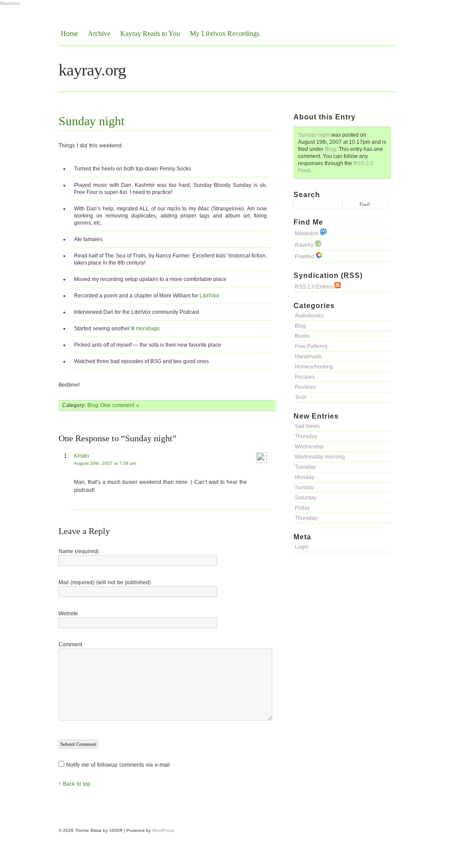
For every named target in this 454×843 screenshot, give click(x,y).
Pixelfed (305, 256)
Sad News (307, 426)
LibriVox (209, 296)
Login (302, 547)
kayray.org (92, 69)
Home (69, 33)
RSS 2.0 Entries (314, 287)
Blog (330, 149)
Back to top (76, 784)
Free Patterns (311, 346)
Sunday (304, 487)
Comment (70, 644)
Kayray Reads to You (150, 33)
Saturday (306, 498)
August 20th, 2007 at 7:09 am (105, 463)
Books (302, 336)
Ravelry (305, 245)
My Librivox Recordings (224, 33)
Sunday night (314, 135)
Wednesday (309, 446)
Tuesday (305, 467)
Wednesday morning (320, 457)
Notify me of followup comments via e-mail (118, 765)
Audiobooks (309, 316)
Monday (304, 477)
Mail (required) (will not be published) (105, 582)
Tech (300, 397)
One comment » (119, 405)
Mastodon (10, 3)
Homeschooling (314, 367)
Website (68, 613)
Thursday (306, 436)
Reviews (305, 387)
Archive (99, 33)
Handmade (308, 356)
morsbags (148, 328)
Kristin (81, 456)
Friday (302, 508)
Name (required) (79, 551)
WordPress (163, 830)
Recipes (305, 377)
